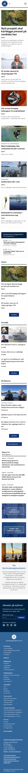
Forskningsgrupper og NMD (12, 650)
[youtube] (3, 625)
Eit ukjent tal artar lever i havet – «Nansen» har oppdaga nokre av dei (14, 424)
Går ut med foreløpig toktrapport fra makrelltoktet (13, 109)
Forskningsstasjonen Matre (11, 714)
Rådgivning (7, 661)
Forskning (7, 646)
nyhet (3, 37)
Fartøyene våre (8, 702)
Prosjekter (7, 654)
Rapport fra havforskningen (11, 675)
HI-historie (6, 381)
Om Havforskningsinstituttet (14, 566)
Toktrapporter (8, 681)
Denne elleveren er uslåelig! (12, 352)
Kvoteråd (6, 663)
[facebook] (7, 625)
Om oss (6, 719)
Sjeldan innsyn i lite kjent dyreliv (14, 415)
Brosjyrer (6, 677)
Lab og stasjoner (9, 708)
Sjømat (5, 689)
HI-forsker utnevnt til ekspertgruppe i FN (9, 72)
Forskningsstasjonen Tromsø (12, 716)
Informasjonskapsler (10, 755)
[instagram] (11, 625)
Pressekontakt (8, 726)
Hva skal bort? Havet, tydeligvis (13, 345)
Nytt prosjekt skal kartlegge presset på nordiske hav (13, 31)
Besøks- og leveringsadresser (12, 751)
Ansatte (6, 721)
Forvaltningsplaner (9, 669)
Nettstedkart (8, 731)
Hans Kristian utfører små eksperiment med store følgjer (12, 406)
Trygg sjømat (7, 665)
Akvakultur (7, 667)
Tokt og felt (8, 696)
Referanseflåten (8, 704)
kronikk (4, 322)
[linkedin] (15, 625)
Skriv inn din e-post (7, 615)
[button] (25, 3)
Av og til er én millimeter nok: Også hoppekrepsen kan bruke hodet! (12, 361)
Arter (5, 687)
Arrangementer (8, 728)
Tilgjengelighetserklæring (11, 761)
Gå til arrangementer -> (9, 236)
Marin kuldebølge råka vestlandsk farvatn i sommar (13, 147)
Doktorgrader (7, 652)
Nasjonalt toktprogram (10, 698)
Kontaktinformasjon (9, 724)
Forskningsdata (8, 648)
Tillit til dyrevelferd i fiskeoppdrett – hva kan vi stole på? (14, 242)
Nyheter (6, 658)
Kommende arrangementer (13, 234)
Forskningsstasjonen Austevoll (12, 710)
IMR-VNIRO (7, 679)
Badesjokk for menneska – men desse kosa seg (12, 214)
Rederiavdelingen (9, 700)
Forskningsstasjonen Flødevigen (13, 712)
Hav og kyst (7, 693)
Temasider (7, 685)
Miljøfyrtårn (7, 763)
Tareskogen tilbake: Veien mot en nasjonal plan (13, 252)
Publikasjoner (8, 673)
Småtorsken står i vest (10, 182)
